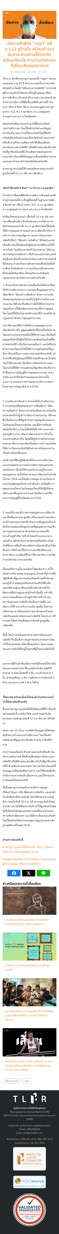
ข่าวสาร (44, 71)
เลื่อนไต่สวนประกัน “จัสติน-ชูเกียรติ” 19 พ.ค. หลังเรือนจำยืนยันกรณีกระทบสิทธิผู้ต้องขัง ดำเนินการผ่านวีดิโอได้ (29, 1065)
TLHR (33, 71)
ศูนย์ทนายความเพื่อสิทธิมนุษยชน (35, 1125)
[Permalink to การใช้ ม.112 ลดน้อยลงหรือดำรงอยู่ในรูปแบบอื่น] (29, 946)
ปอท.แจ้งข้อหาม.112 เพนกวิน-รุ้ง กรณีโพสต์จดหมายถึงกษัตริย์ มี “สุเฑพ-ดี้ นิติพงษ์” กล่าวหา (29, 1015)
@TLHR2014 (34, 1129)
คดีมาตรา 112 (11, 1080)
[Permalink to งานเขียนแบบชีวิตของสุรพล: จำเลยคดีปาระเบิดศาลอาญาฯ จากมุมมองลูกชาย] (29, 900)
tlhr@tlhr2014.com (33, 1132)
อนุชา (27, 1080)
